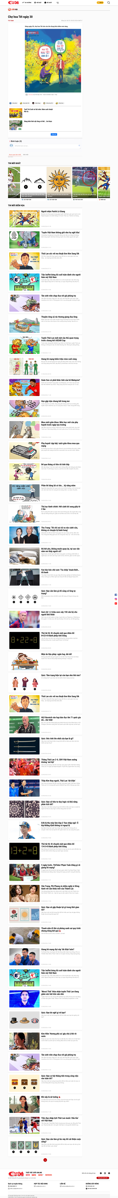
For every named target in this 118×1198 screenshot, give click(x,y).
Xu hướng (28, 2)
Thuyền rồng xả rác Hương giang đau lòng (59, 317)
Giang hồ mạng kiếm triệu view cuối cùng (59, 359)
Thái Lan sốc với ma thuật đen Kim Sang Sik (60, 253)
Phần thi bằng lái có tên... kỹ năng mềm (58, 485)
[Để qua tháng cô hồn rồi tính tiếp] (24, 471)
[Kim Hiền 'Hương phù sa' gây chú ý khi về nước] (24, 1041)
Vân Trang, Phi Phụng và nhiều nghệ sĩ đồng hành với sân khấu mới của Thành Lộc (60, 887)
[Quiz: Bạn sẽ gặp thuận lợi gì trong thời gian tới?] (24, 914)
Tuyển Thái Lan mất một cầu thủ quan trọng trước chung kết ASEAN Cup (60, 339)
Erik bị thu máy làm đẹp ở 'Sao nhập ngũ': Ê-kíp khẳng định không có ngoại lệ (60, 824)
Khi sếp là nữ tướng (50, 1097)
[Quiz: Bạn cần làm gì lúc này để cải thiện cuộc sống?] (24, 1146)
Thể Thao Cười (79, 199)
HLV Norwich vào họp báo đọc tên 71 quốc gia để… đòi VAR (61, 718)
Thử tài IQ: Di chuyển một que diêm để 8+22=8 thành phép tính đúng (57, 634)
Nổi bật (39, 2)
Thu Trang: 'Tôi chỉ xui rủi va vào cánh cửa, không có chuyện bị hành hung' (59, 529)
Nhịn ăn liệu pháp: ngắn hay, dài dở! (56, 654)
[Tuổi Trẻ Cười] (109, 1173)
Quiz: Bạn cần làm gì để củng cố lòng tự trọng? (58, 592)
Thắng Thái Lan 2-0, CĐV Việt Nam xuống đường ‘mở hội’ (59, 760)
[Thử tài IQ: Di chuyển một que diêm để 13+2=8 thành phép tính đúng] (24, 851)
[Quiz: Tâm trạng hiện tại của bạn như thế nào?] (24, 682)
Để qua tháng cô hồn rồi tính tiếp (55, 464)
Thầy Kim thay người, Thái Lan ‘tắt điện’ (58, 781)
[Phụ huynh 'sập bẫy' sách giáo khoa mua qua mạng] (24, 450)
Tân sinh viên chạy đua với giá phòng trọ (58, 296)
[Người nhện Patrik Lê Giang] (24, 218)
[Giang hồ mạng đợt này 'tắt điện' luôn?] (24, 956)
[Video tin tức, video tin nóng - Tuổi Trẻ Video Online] (41, 1175)
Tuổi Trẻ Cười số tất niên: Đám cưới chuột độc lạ (38, 110)
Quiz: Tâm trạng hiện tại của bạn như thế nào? (61, 675)
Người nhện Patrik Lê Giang (53, 211)
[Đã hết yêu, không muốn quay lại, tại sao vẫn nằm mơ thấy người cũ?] (24, 556)
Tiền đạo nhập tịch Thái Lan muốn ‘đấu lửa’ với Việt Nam (60, 1119)
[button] (57, 3)
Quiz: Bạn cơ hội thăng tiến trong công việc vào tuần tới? (59, 1077)
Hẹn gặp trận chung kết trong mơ (55, 401)
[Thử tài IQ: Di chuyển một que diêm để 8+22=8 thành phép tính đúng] (24, 640)
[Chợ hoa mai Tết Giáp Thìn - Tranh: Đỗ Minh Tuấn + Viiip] (53, 29)
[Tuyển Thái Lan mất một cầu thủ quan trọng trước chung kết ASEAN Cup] (24, 345)
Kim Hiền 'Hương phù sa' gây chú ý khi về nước (58, 1035)
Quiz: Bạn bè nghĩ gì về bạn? (53, 1012)
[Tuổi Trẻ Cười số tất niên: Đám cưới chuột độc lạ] (15, 113)
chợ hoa (61, 103)
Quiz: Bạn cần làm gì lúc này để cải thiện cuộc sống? (61, 1140)
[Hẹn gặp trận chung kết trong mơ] (24, 408)
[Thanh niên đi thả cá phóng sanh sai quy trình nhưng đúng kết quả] (24, 935)
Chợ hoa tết (50, 103)
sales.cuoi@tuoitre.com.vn (16, 1188)
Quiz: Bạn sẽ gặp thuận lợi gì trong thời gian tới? (60, 908)
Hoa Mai (15, 103)
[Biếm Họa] (59, 10)
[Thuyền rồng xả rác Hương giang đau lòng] (24, 324)
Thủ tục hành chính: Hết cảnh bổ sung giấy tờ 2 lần (60, 507)
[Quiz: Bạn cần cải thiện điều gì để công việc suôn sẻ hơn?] (33, 182)
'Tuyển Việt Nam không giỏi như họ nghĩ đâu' (60, 232)
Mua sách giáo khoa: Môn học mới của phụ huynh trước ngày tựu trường (59, 423)
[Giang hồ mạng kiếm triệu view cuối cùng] (24, 366)
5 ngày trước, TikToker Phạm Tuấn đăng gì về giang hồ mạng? (60, 866)
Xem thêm (10, 157)
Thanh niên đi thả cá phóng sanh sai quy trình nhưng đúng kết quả (61, 929)
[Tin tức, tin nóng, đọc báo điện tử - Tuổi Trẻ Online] (28, 1175)
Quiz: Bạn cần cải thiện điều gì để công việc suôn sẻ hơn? (33, 195)
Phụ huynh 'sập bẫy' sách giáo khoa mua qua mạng (60, 444)
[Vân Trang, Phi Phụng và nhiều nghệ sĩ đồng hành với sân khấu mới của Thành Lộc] (24, 893)
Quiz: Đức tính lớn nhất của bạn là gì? (57, 738)
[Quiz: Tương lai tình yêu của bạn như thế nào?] (59, 182)
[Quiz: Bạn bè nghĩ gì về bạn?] (24, 1020)
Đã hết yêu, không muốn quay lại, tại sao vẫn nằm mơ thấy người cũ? (60, 550)
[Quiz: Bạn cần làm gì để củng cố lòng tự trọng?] (24, 598)
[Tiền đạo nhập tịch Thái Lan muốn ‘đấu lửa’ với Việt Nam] (24, 1125)
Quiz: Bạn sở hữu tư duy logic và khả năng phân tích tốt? (59, 803)
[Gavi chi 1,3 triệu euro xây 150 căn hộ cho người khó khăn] (24, 619)
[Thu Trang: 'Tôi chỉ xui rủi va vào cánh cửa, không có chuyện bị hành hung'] (24, 535)
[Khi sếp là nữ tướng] (24, 1104)
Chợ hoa (30, 94)
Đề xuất (49, 2)
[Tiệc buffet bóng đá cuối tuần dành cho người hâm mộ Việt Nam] (24, 282)
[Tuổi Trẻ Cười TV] (105, 1173)
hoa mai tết (26, 103)
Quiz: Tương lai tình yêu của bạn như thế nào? (58, 195)
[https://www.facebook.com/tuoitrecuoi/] (101, 1173)
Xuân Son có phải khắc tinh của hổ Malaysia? (60, 380)
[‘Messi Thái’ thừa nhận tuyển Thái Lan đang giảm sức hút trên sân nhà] (24, 999)
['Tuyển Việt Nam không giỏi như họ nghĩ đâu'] (24, 240)
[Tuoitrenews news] (48, 1175)
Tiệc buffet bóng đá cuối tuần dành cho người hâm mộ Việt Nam (61, 276)
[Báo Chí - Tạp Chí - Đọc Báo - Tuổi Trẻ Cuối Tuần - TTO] (34, 1175)
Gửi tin (101, 2)
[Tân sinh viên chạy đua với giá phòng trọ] (24, 303)
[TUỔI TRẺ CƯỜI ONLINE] (16, 1174)
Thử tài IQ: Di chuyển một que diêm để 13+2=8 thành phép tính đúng (57, 845)
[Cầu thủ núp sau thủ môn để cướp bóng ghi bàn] (84, 182)
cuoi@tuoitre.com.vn (40, 1186)
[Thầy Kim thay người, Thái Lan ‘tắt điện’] (24, 788)
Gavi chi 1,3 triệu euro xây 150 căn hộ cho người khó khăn (59, 613)
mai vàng (38, 103)
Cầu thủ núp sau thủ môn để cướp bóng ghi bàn (84, 195)
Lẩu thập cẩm (27, 199)
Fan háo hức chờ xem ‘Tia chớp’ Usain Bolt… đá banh (60, 571)
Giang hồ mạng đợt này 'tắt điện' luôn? (57, 949)
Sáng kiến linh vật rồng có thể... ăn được (38, 121)
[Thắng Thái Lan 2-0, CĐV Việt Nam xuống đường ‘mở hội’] (24, 767)
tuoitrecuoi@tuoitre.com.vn (68, 1186)
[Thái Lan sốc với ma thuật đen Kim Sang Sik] (24, 261)
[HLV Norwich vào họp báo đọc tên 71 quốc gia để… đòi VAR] (24, 724)
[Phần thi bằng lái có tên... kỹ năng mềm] (24, 493)
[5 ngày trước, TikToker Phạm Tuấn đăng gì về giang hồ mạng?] (24, 872)
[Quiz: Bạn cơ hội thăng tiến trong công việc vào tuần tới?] (24, 1083)
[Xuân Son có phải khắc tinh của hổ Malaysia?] (24, 387)
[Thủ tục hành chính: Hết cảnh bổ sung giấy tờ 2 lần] (24, 514)
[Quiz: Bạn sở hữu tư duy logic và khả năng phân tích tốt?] (24, 809)
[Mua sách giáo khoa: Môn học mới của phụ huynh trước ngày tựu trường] (24, 429)
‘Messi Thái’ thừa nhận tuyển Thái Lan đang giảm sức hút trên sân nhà (60, 992)
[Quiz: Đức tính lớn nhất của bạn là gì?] (24, 746)
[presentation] (8, 182)
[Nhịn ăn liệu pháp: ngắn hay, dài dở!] (24, 661)
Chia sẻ (54, 134)
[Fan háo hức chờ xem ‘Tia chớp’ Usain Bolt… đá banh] (24, 577)
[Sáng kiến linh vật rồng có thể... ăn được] (15, 125)
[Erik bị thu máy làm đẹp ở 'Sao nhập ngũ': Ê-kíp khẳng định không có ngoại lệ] (24, 830)
